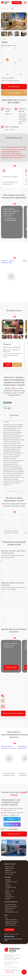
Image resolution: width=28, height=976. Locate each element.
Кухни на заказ (9, 866)
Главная (3, 8)
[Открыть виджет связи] (24, 972)
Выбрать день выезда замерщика (13, 713)
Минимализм (22, 155)
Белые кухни (8, 910)
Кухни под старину (6, 153)
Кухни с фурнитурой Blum (12, 147)
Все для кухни (9, 874)
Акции (7, 883)
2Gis (11, 417)
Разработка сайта (13, 967)
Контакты (8, 898)
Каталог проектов (10, 901)
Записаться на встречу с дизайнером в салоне (11, 667)
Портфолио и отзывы (11, 881)
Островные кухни (10, 908)
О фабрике (8, 880)
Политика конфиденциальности (12, 958)
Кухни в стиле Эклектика (11, 149)
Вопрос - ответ (9, 891)
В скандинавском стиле (11, 912)
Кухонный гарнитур (8, 342)
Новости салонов (10, 925)
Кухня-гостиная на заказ (7, 155)
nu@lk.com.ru (13, 829)
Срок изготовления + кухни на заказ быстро (13, 939)
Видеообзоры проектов (11, 921)
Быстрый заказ (14, 86)
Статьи (7, 889)
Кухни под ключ (15, 151)
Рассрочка (8, 885)
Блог (6, 917)
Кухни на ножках (6, 151)
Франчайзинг (16, 2)
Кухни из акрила (22, 149)
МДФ (21, 147)
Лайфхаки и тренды (10, 923)
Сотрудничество (9, 896)
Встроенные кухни (10, 904)
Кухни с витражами (16, 153)
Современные (4, 157)
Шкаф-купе (8, 870)
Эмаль (24, 147)
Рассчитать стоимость (14, 93)
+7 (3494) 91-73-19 (14, 815)
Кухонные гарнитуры (11, 906)
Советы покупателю (11, 919)
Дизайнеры (8, 895)
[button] (24, 21)
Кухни (7, 8)
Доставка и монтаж (10, 887)
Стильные (11, 157)
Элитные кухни (18, 157)
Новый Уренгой (10, 972)
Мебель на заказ (9, 868)
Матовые (16, 155)
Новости (7, 893)
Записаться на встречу (14, 833)
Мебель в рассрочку (10, 872)
